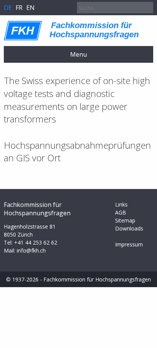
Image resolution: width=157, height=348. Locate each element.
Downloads (129, 228)
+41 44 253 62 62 (35, 242)
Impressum (129, 244)
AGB (120, 212)
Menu (78, 54)
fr (19, 7)
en (30, 7)
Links (121, 204)
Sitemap (125, 220)
